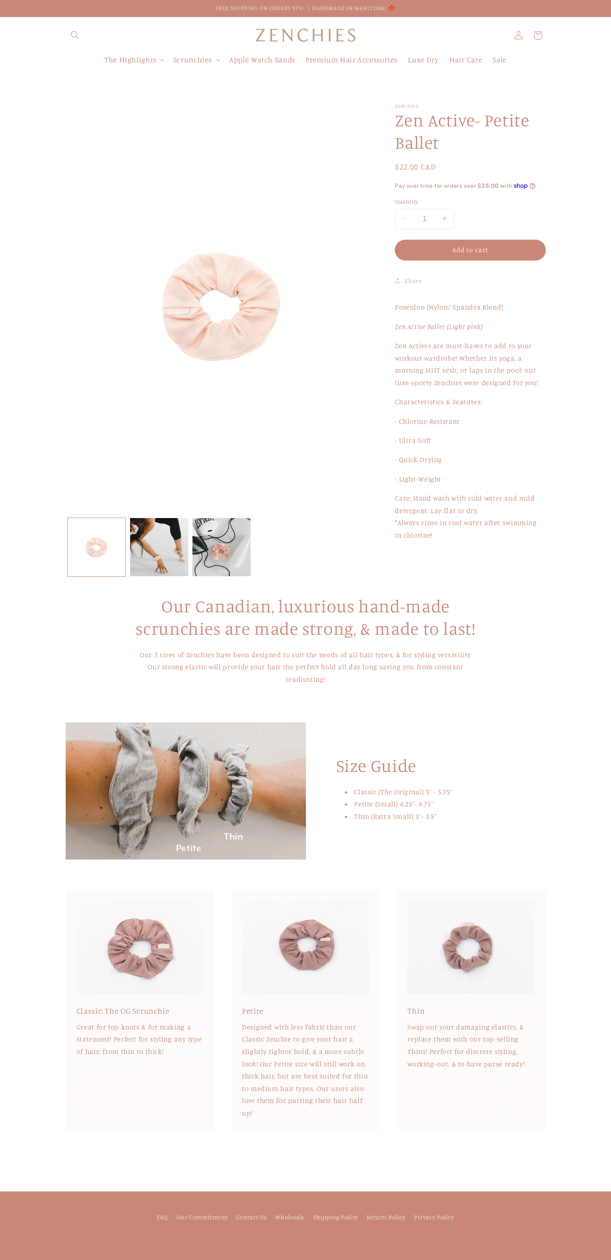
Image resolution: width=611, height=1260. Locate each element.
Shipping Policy (335, 1217)
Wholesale (290, 1217)
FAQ (162, 1217)
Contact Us (251, 1217)
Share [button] (413, 280)
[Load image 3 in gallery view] (221, 547)
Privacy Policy (434, 1217)
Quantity (406, 201)
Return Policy (386, 1217)
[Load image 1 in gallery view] (97, 547)
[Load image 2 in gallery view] (159, 547)
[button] (75, 35)
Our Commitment (202, 1217)
